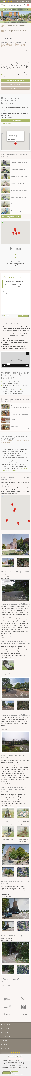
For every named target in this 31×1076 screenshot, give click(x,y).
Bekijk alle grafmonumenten (11, 217)
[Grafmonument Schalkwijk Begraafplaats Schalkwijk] (7, 926)
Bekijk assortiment (15, 84)
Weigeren (14, 1073)
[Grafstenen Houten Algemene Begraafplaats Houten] (7, 705)
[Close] (22, 133)
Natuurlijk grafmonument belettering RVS (7, 823)
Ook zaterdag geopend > (23, 1)
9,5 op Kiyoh (19, 389)
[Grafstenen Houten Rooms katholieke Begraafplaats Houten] (7, 872)
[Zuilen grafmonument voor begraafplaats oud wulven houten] (7, 831)
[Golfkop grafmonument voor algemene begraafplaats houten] (7, 664)
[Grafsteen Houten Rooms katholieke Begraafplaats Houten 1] (23, 872)
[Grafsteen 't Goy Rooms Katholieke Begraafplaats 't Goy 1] (23, 562)
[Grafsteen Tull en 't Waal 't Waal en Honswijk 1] (23, 970)
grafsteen (6, 52)
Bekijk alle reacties (23, 316)
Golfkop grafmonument (7, 674)
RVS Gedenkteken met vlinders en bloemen (23, 823)
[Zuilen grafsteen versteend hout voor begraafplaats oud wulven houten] (23, 831)
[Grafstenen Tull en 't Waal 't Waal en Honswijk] (7, 970)
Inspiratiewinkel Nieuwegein (15, 80)
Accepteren (7, 1073)
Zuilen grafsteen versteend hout (23, 840)
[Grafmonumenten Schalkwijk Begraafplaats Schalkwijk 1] (23, 926)
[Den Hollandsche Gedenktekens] (15, 5)
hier (17, 1069)
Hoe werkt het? (15, 88)
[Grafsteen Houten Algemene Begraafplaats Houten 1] (23, 705)
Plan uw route (7, 123)
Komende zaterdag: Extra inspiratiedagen (15, 9)
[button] (15, 144)
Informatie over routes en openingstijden (15, 469)
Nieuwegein (4, 75)
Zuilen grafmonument (7, 840)
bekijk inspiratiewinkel (15, 121)
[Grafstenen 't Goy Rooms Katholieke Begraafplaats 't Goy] (7, 562)
